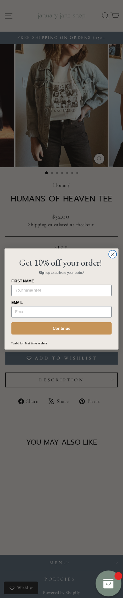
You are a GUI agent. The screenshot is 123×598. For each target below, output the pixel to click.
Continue (61, 328)
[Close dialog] (113, 254)
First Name (22, 281)
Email (17, 303)
